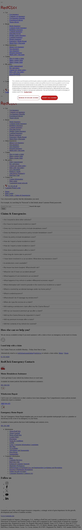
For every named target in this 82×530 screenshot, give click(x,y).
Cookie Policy (28, 92)
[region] (41, 89)
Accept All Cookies (49, 97)
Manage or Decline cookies (29, 97)
